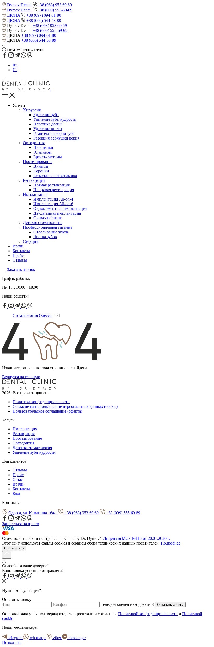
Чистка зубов (45, 236)
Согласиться (14, 548)
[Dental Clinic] (26, 89)
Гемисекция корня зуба (53, 133)
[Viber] (29, 56)
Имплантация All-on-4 (53, 199)
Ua (15, 70)
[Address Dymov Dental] (4, 25)
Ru (15, 65)
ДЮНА (13, 15)
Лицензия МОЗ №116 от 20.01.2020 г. (136, 538)
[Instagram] (11, 56)
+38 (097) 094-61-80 (43, 15)
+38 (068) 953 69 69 (54, 5)
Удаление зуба (46, 114)
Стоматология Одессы (32, 315)
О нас (18, 479)
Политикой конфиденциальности (148, 614)
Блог (17, 493)
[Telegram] (18, 56)
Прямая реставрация (51, 185)
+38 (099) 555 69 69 (122, 513)
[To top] (6, 555)
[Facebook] (5, 56)
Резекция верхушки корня (56, 138)
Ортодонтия (34, 143)
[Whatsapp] (24, 56)
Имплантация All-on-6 (53, 204)
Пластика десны (47, 124)
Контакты (21, 251)
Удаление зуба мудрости (54, 119)
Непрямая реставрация (53, 190)
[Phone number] (53, 89)
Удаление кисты (47, 128)
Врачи (18, 246)
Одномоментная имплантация (60, 208)
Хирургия (32, 110)
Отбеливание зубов (50, 232)
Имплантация (35, 194)
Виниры (40, 166)
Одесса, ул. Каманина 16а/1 (32, 513)
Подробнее (170, 543)
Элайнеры (42, 152)
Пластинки (43, 147)
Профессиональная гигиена (47, 227)
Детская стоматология (42, 222)
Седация (30, 241)
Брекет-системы (47, 157)
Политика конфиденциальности (41, 402)
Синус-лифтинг (47, 218)
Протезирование (37, 161)
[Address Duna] (4, 35)
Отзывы (20, 260)
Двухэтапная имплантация (57, 213)
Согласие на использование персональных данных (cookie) (65, 406)
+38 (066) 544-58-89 (43, 20)
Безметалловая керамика (55, 175)
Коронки (41, 171)
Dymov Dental (19, 5)
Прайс (18, 255)
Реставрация (34, 180)
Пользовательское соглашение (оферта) (47, 411)
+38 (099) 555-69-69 (54, 10)
